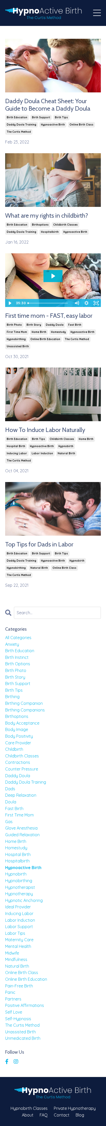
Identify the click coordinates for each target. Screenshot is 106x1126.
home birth (39, 332)
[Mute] (77, 303)
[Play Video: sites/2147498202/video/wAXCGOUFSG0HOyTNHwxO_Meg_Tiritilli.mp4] (52, 276)
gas (9, 821)
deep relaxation (20, 795)
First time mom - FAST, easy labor (48, 315)
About (27, 1115)
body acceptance (22, 723)
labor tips (15, 933)
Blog (80, 1115)
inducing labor (17, 453)
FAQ (44, 1115)
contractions (17, 762)
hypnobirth (65, 446)
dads (10, 788)
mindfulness (16, 959)
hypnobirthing (16, 339)
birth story (33, 324)
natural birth (66, 453)
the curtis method (19, 131)
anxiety (12, 644)
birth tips (61, 117)
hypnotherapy (19, 893)
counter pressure (21, 769)
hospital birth (16, 446)
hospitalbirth (50, 232)
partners (13, 999)
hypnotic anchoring (24, 900)
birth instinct (17, 657)
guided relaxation (22, 834)
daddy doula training (21, 124)
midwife (12, 953)
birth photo (14, 324)
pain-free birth (19, 985)
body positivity (19, 736)
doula (10, 801)
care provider (18, 742)
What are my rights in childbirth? (46, 215)
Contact (61, 1115)
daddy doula (55, 324)
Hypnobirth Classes (29, 1108)
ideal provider (18, 906)
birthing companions (25, 710)
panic (10, 992)
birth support (41, 117)
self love (13, 1012)
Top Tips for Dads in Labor (39, 544)
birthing (12, 696)
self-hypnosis (18, 1018)
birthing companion (24, 703)
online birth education (45, 339)
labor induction (42, 453)
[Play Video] (10, 303)
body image (16, 729)
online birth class (81, 124)
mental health (18, 946)
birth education (17, 117)
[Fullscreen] (96, 303)
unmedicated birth (22, 1038)
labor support (19, 926)
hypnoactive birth (53, 124)
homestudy (58, 332)
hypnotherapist (20, 887)
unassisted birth (18, 346)
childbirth (14, 749)
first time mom (17, 332)
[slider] (48, 303)
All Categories (18, 637)
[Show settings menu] (86, 303)
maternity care (19, 939)
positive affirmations (24, 1005)
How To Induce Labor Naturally (45, 430)
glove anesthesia (21, 828)
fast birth (74, 324)
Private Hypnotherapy (75, 1108)
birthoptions (40, 224)
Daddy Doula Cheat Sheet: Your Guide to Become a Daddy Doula (47, 105)
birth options (17, 663)
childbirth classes (65, 224)
